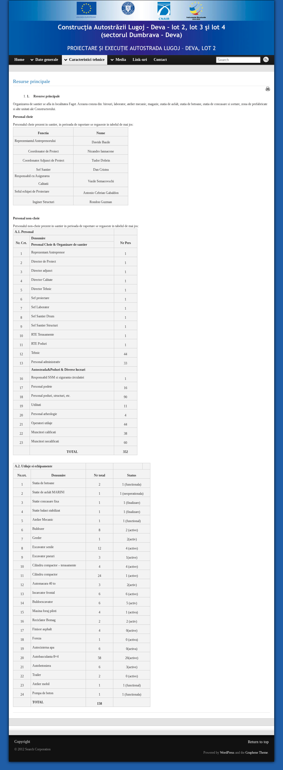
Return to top (258, 742)
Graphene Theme (256, 753)
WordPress (227, 753)
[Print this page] (268, 89)
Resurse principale (31, 81)
